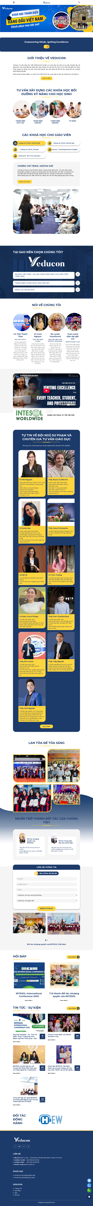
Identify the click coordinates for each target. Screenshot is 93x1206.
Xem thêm (47, 78)
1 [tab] (45, 940)
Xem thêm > (29, 1000)
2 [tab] (47, 940)
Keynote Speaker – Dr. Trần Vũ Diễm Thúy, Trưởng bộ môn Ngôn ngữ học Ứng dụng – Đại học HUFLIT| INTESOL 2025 (25, 1036)
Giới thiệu (17, 1190)
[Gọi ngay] (89, 1190)
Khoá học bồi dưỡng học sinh (24, 1177)
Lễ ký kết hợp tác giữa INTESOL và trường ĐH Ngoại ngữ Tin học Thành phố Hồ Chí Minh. (25, 1099)
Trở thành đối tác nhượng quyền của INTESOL (64, 995)
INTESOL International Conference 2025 (29, 995)
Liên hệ (16, 1195)
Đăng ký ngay (24, 182)
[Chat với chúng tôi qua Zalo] (89, 1185)
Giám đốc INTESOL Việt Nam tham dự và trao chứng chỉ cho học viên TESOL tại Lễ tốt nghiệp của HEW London (60, 1068)
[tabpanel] (30, 844)
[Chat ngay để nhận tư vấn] (89, 1180)
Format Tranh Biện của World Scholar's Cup (59, 1035)
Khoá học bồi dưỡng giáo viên (24, 1175)
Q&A (16, 1193)
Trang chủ (18, 1188)
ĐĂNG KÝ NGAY (46, 909)
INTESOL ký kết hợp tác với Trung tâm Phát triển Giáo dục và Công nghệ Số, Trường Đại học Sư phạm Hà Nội (25, 1068)
